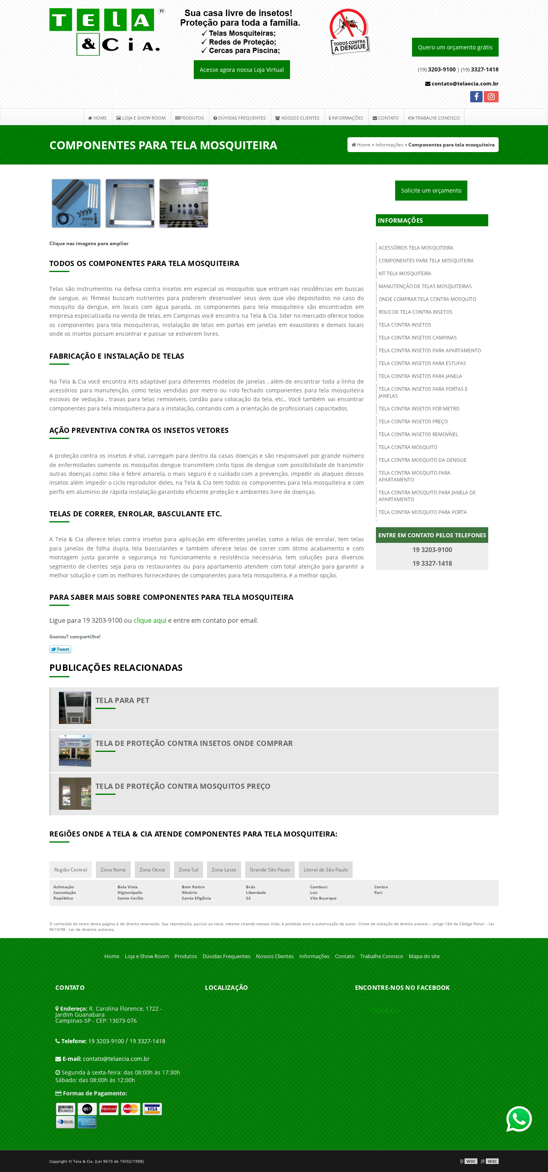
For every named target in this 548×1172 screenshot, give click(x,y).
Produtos (192, 118)
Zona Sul (188, 869)
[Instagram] (491, 97)
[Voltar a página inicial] (209, 31)
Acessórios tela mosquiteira (416, 247)
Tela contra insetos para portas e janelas (423, 392)
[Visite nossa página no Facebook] (476, 97)
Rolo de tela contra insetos (416, 312)
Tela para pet (122, 700)
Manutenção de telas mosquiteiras (425, 286)
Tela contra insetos (405, 324)
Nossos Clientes (299, 118)
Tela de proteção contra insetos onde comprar (194, 743)
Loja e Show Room (143, 118)
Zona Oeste (152, 869)
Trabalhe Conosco (437, 118)
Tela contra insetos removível (418, 434)
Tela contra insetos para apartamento (430, 350)
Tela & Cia (385, 1010)
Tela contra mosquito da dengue (423, 460)
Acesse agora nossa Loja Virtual (242, 69)
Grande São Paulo (270, 869)
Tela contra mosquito (408, 447)
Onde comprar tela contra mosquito (427, 299)
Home (99, 118)
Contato (388, 118)
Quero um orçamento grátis (455, 47)
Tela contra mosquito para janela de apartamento (427, 496)
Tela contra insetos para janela (420, 376)
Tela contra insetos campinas (418, 337)
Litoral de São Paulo (326, 869)
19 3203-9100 (92, 1041)
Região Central (70, 869)
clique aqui (150, 620)
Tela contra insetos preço (413, 421)
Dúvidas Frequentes (241, 118)
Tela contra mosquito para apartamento (415, 476)
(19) (480, 69)
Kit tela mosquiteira (405, 273)
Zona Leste (224, 869)
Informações (347, 118)
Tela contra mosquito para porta (423, 512)
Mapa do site (424, 956)
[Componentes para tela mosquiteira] (76, 202)
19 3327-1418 (147, 1041)
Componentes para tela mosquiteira (426, 260)
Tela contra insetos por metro (419, 408)
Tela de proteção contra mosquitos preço (183, 786)
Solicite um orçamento (431, 190)
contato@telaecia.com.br (464, 83)
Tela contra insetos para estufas (422, 363)
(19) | (439, 69)
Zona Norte (113, 869)
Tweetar (60, 649)
